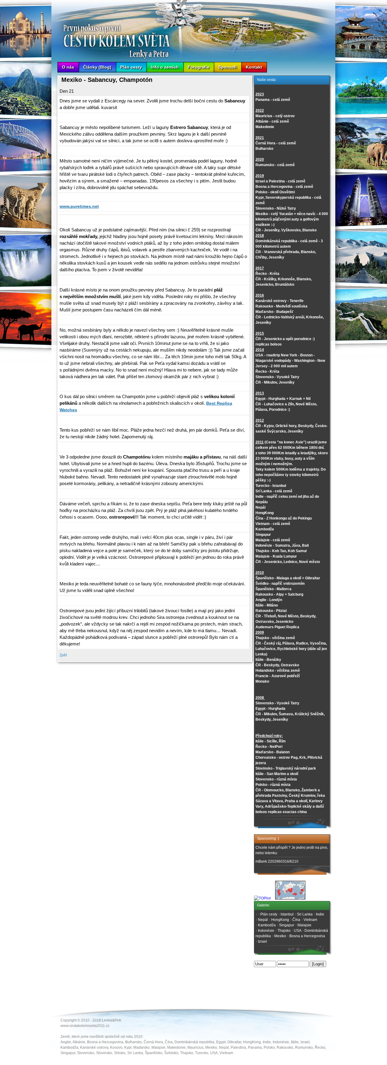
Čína (296, 920)
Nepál (263, 920)
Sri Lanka (305, 914)
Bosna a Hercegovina (307, 936)
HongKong (280, 920)
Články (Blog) (97, 67)
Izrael (262, 941)
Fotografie (198, 67)
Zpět (63, 655)
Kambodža (267, 925)
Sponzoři (227, 67)
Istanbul (287, 914)
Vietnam (310, 920)
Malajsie (304, 925)
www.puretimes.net (79, 206)
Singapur (286, 925)
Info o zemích (165, 67)
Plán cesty (131, 67)
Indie (320, 914)
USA (297, 930)
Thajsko (284, 930)
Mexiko (280, 936)
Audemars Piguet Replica (277, 627)
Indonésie (266, 930)
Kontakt (254, 67)
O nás (68, 67)
